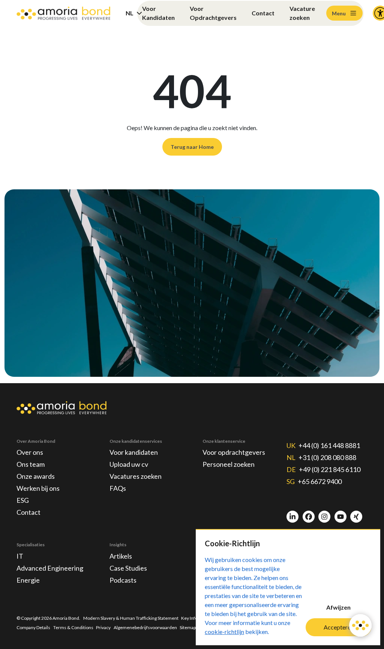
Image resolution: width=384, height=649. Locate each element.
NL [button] (130, 12)
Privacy (103, 627)
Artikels (121, 556)
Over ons (29, 452)
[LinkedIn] (292, 517)
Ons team (30, 464)
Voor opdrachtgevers (233, 452)
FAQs (118, 488)
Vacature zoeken (302, 13)
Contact (263, 12)
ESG (22, 500)
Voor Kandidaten (158, 13)
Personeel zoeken (228, 464)
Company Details (33, 627)
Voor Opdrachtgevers (213, 13)
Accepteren (339, 627)
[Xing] (356, 517)
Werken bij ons (38, 488)
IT (19, 556)
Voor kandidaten (134, 452)
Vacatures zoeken (136, 476)
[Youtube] (340, 517)
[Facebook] (309, 517)
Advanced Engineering (49, 568)
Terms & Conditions (73, 627)
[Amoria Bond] (63, 13)
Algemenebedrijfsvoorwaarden (145, 627)
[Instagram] (324, 517)
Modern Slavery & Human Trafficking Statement (130, 618)
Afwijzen (338, 607)
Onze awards (35, 476)
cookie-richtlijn (224, 631)
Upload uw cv (129, 464)
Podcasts (123, 580)
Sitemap (188, 627)
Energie (28, 580)
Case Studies (128, 568)
